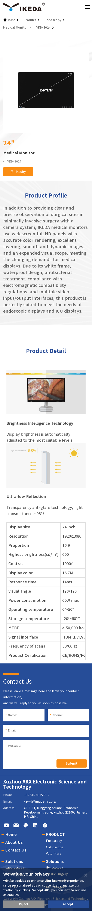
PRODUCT (55, 834)
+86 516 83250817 (37, 795)
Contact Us (15, 850)
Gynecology (54, 867)
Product (30, 19)
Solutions (14, 861)
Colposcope (54, 847)
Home (11, 19)
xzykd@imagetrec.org (40, 801)
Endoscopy (53, 19)
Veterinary (53, 853)
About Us (14, 842)
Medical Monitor (15, 27)
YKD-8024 (43, 27)
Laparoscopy (14, 867)
